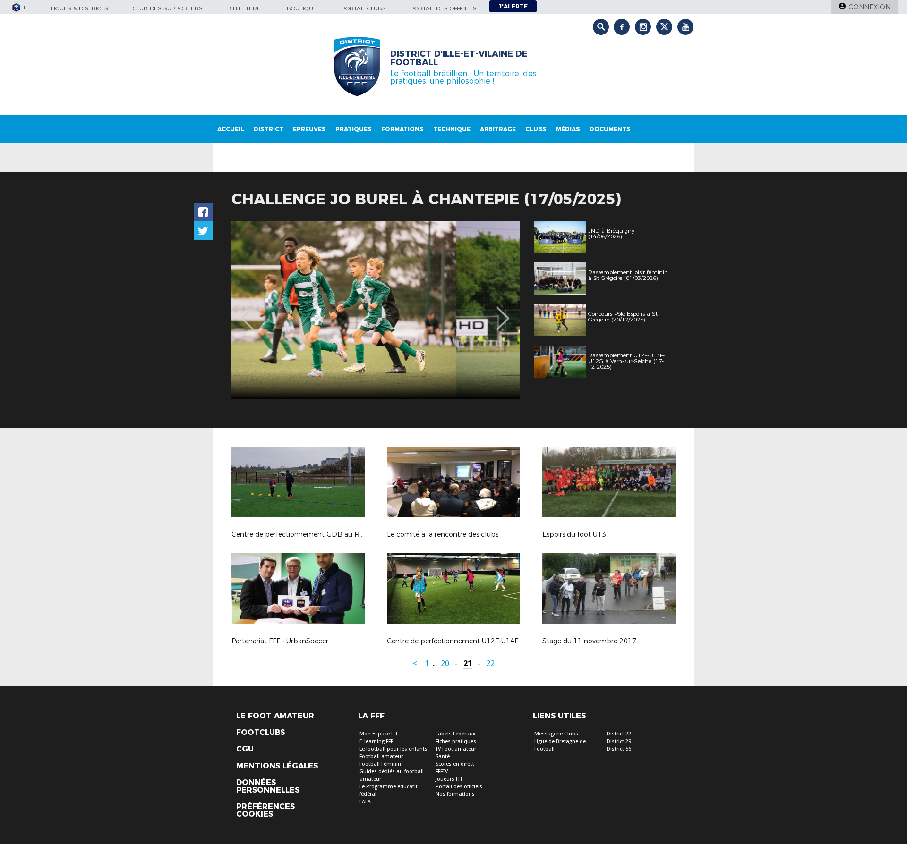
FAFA (365, 802)
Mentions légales (277, 766)
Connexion (869, 7)
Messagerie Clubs (556, 734)
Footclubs (260, 732)
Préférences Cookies (265, 810)
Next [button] (503, 311)
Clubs (536, 129)
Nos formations (455, 794)
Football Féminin (380, 764)
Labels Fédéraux (456, 734)
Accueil (230, 129)
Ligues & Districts (79, 8)
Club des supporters (168, 8)
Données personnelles (267, 786)
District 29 (619, 741)
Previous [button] (247, 311)
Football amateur (381, 756)
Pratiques (353, 129)
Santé (443, 756)
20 (445, 663)
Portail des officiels (444, 8)
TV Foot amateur (456, 749)
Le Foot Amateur (275, 716)
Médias (568, 129)
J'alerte (513, 6)
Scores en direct (455, 764)
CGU (245, 749)
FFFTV (442, 771)
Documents (610, 129)
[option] (375, 310)
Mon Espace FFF (378, 734)
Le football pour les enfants (393, 749)
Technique (452, 129)
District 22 (619, 734)
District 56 (619, 749)
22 (490, 663)
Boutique (302, 8)
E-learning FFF (376, 741)
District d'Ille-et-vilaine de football (459, 58)
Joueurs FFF (449, 779)
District (268, 129)
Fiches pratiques (456, 741)
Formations (402, 129)
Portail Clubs (364, 8)
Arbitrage (498, 129)
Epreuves (309, 129)
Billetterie (244, 8)
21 (467, 663)
